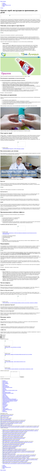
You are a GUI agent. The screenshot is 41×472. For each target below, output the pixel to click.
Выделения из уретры (7, 392)
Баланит (4, 380)
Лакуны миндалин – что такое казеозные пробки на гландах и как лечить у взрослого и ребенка (20, 302)
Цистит (4, 384)
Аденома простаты (6, 401)
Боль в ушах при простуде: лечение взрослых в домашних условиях (15, 461)
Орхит (4, 407)
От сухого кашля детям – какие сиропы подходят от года (15, 361)
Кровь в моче (5, 396)
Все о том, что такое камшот (5, 419)
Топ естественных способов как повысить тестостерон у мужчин (14, 432)
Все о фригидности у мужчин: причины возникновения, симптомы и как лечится (17, 442)
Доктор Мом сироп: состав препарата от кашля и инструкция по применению (17, 463)
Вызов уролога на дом (7, 5)
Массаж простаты (6, 386)
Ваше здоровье (3, 1)
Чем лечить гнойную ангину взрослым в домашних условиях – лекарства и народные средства (20, 459)
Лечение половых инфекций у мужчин (10, 400)
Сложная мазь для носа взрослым (6, 415)
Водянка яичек (5, 404)
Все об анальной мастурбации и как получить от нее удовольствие (12, 421)
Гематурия (4, 395)
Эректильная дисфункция (7, 409)
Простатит (4, 389)
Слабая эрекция (5, 408)
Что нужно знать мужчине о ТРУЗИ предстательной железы (14, 438)
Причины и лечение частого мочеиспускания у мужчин (13, 436)
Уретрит (4, 388)
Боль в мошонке (5, 383)
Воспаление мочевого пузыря (8, 393)
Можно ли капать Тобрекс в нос (6, 424)
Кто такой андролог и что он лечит (9, 453)
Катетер (4, 410)
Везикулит (4, 403)
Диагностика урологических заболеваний (10, 399)
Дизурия (4, 394)
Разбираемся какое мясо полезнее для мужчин (11, 440)
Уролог (4, 3)
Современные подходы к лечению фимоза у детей (12, 446)
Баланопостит (5, 381)
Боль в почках (5, 382)
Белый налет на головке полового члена (10, 390)
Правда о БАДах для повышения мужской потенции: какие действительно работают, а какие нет (20, 430)
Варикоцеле (5, 402)
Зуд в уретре (5, 405)
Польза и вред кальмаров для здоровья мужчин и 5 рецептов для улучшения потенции (18, 451)
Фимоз (4, 391)
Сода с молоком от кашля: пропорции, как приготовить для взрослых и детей (19, 368)
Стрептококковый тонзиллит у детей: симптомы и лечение (13, 148)
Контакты (4, 4)
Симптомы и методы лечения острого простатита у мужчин (13, 434)
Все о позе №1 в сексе (4, 417)
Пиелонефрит (5, 385)
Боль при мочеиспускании (7, 387)
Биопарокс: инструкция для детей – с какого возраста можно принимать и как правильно (19, 455)
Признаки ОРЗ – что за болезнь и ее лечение (13, 347)
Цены (4, 468)
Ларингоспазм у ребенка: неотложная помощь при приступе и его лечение (18, 354)
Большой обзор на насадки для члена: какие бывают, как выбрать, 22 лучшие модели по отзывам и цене (19, 426)
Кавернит (4, 406)
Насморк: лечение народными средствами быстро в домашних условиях (16, 457)
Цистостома (5, 411)
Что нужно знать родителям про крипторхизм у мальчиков (13, 444)
